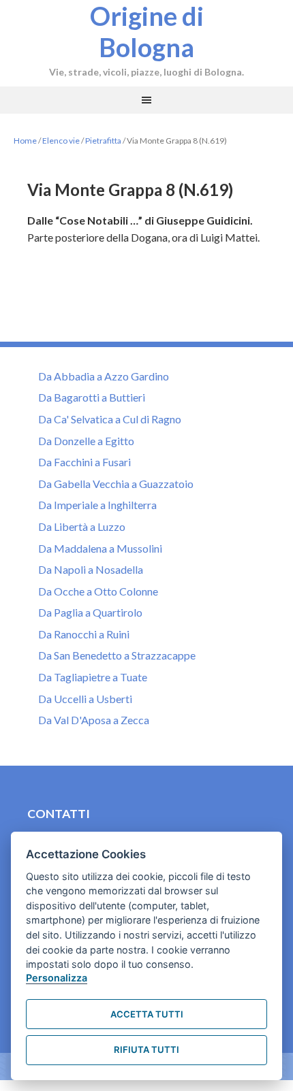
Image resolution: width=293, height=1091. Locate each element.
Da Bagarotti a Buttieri (91, 397)
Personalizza (56, 977)
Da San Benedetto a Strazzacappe (117, 655)
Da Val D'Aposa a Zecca (93, 719)
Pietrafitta (103, 140)
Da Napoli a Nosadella (90, 569)
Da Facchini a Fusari (84, 461)
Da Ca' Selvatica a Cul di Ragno (109, 418)
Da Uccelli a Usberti (85, 698)
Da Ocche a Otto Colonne (98, 591)
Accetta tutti (146, 1014)
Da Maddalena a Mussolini (100, 548)
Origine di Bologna (147, 31)
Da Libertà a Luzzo (81, 526)
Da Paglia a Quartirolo (90, 612)
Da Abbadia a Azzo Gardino (103, 376)
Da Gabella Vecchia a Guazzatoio (116, 483)
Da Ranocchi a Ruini (83, 634)
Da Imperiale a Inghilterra (97, 504)
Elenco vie (61, 140)
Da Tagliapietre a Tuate (92, 676)
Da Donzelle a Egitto (86, 440)
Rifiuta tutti (146, 1049)
